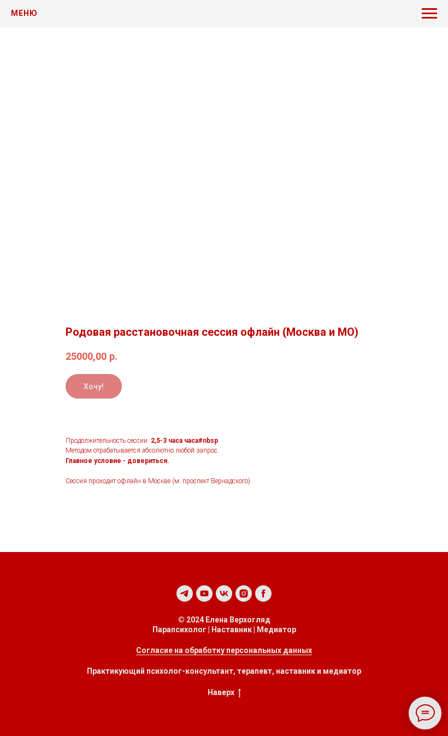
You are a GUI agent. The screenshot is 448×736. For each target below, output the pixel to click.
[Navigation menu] (429, 13)
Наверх (221, 692)
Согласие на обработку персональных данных (224, 650)
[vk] (224, 593)
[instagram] (243, 593)
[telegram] (184, 593)
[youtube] (204, 593)
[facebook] (263, 593)
